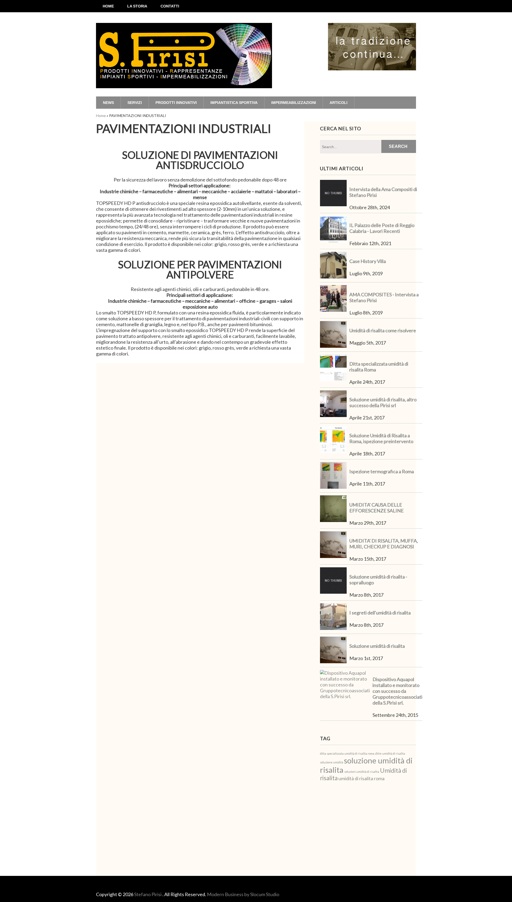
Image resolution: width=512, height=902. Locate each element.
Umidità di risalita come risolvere (382, 330)
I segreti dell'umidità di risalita (380, 613)
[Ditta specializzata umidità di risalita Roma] (333, 368)
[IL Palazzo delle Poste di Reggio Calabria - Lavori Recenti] (333, 230)
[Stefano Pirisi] (184, 78)
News (108, 102)
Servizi (134, 102)
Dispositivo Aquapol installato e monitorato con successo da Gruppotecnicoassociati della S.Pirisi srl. (397, 691)
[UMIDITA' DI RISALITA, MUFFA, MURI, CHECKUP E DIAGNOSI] (333, 545)
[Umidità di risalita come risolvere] (333, 335)
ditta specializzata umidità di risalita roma (347, 753)
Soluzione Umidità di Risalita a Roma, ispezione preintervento (381, 438)
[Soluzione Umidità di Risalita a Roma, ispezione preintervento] (333, 440)
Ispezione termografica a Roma (381, 471)
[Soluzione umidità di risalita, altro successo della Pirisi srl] (333, 404)
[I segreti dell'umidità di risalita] (333, 617)
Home (108, 6)
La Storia (137, 6)
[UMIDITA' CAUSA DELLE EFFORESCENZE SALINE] (333, 509)
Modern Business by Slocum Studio (243, 894)
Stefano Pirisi (148, 894)
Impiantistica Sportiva (234, 102)
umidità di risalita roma (361, 778)
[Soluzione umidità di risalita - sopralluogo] (333, 581)
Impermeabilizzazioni (293, 102)
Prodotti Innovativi (176, 102)
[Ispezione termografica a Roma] (333, 476)
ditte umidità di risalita (390, 753)
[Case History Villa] (333, 266)
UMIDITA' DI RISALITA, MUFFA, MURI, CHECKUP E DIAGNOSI (383, 543)
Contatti (170, 6)
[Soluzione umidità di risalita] (333, 650)
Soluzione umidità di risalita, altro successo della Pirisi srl (383, 402)
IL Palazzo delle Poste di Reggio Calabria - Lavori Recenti (381, 228)
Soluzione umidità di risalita (377, 646)
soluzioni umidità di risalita (361, 771)
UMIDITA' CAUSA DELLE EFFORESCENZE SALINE (376, 507)
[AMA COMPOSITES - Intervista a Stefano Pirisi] (333, 299)
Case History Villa (367, 261)
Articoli (338, 102)
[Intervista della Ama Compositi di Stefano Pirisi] (333, 194)
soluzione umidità (331, 762)
